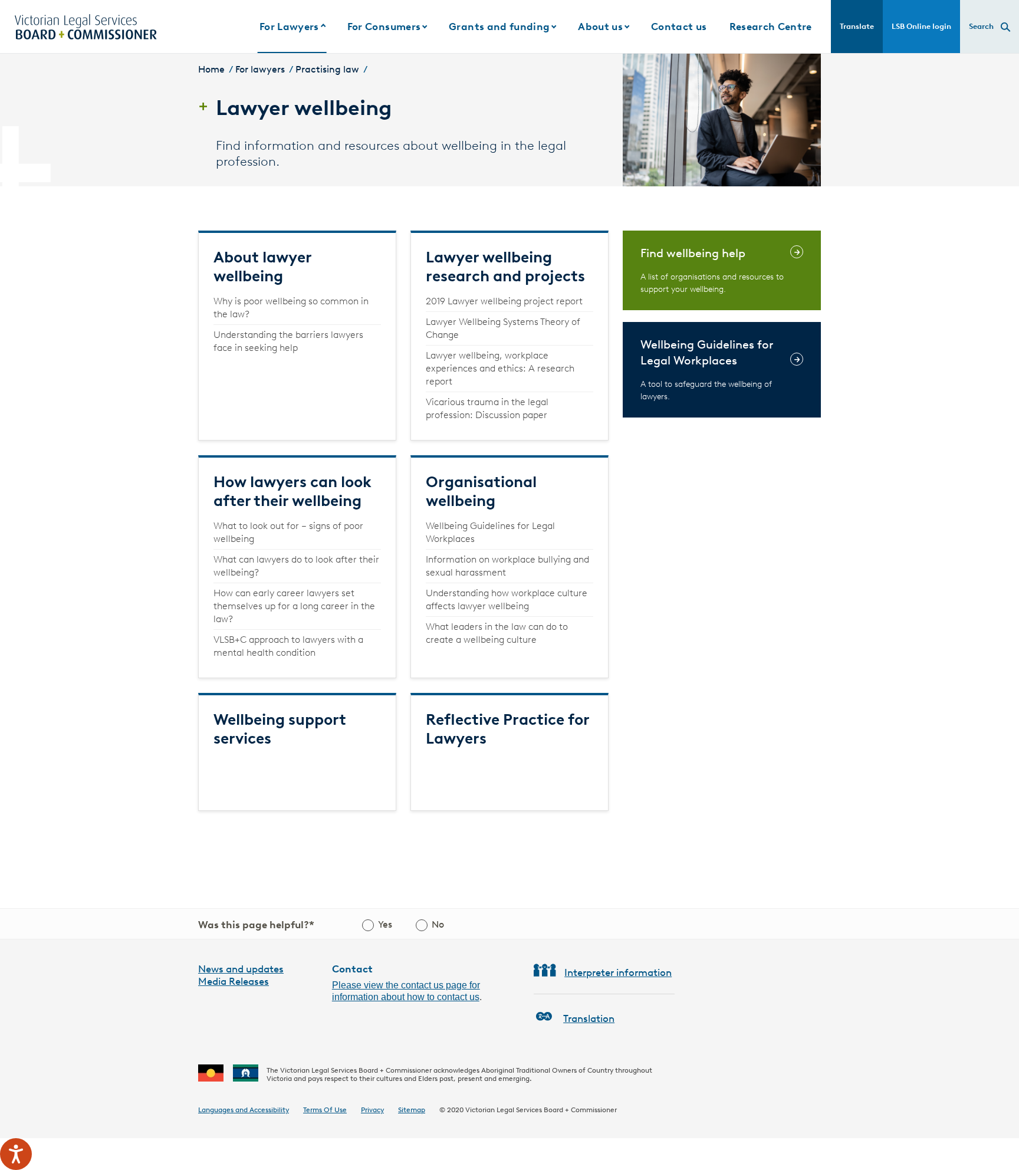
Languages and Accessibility (243, 1109)
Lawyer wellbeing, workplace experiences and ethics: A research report (500, 368)
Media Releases (233, 981)
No (438, 924)
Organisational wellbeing (481, 491)
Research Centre (770, 26)
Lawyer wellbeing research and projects (505, 266)
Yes (385, 924)
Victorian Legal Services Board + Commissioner (541, 1109)
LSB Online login (921, 26)
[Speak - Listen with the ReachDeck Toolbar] (16, 1154)
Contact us (678, 26)
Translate (857, 26)
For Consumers (383, 26)
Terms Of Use (325, 1109)
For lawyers (260, 69)
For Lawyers (289, 26)
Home (211, 69)
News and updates (241, 969)
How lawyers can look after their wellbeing (292, 491)
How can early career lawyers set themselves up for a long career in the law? (294, 606)
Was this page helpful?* (256, 925)
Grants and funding (499, 26)
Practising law (327, 69)
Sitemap (411, 1109)
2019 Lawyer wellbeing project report (504, 301)
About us (600, 26)
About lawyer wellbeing (262, 266)
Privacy (372, 1109)
